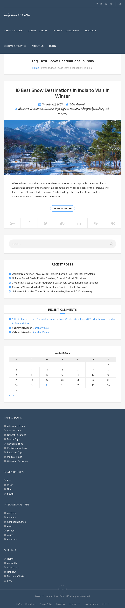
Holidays (90, 30)
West (10, 485)
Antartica (12, 539)
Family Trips (13, 439)
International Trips (66, 30)
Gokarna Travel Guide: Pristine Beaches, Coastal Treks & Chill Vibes (49, 278)
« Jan (11, 395)
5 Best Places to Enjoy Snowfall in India (33, 319)
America (11, 517)
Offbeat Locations (70, 109)
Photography (87, 109)
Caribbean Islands (16, 521)
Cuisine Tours (14, 430)
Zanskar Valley (41, 327)
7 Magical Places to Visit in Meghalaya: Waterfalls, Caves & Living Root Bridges (55, 282)
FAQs (19, 604)
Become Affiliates (15, 46)
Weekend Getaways (17, 461)
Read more (61, 208)
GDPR (105, 604)
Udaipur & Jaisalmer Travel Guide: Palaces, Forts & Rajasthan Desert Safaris (53, 273)
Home (35, 67)
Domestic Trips (37, 30)
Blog (52, 45)
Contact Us (13, 567)
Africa (10, 535)
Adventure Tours (16, 426)
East (9, 480)
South (10, 493)
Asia (9, 526)
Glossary (60, 604)
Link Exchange (91, 604)
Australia (11, 513)
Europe (10, 530)
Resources (74, 604)
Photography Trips (17, 448)
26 (47, 385)
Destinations (36, 109)
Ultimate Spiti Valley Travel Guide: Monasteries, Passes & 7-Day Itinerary (52, 291)
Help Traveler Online (17, 15)
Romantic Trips (15, 443)
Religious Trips (15, 452)
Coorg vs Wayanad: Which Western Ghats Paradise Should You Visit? (49, 287)
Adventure (23, 109)
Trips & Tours (13, 30)
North (10, 489)
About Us (38, 46)
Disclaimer (30, 604)
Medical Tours (14, 456)
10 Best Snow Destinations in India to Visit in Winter (62, 93)
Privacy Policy (46, 604)
